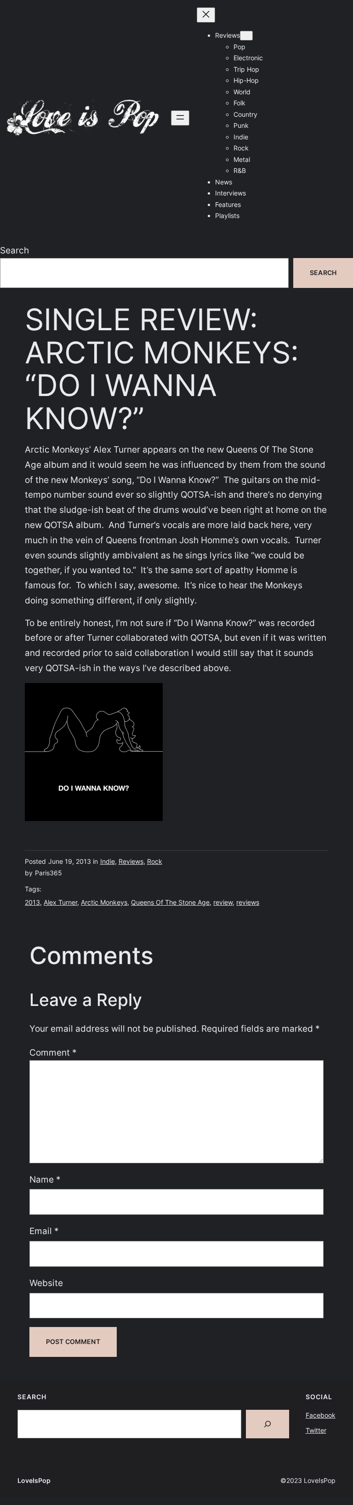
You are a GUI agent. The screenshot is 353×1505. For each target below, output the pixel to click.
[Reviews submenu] (246, 35)
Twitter (316, 1430)
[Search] (267, 1424)
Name (45, 1179)
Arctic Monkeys (104, 902)
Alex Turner (60, 902)
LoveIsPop (34, 1480)
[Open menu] (180, 118)
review (223, 902)
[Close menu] (206, 15)
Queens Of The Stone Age (170, 902)
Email (44, 1230)
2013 (32, 902)
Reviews (131, 861)
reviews (247, 902)
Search (14, 250)
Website (46, 1282)
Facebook (321, 1415)
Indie (107, 861)
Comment (53, 1052)
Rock (154, 861)
